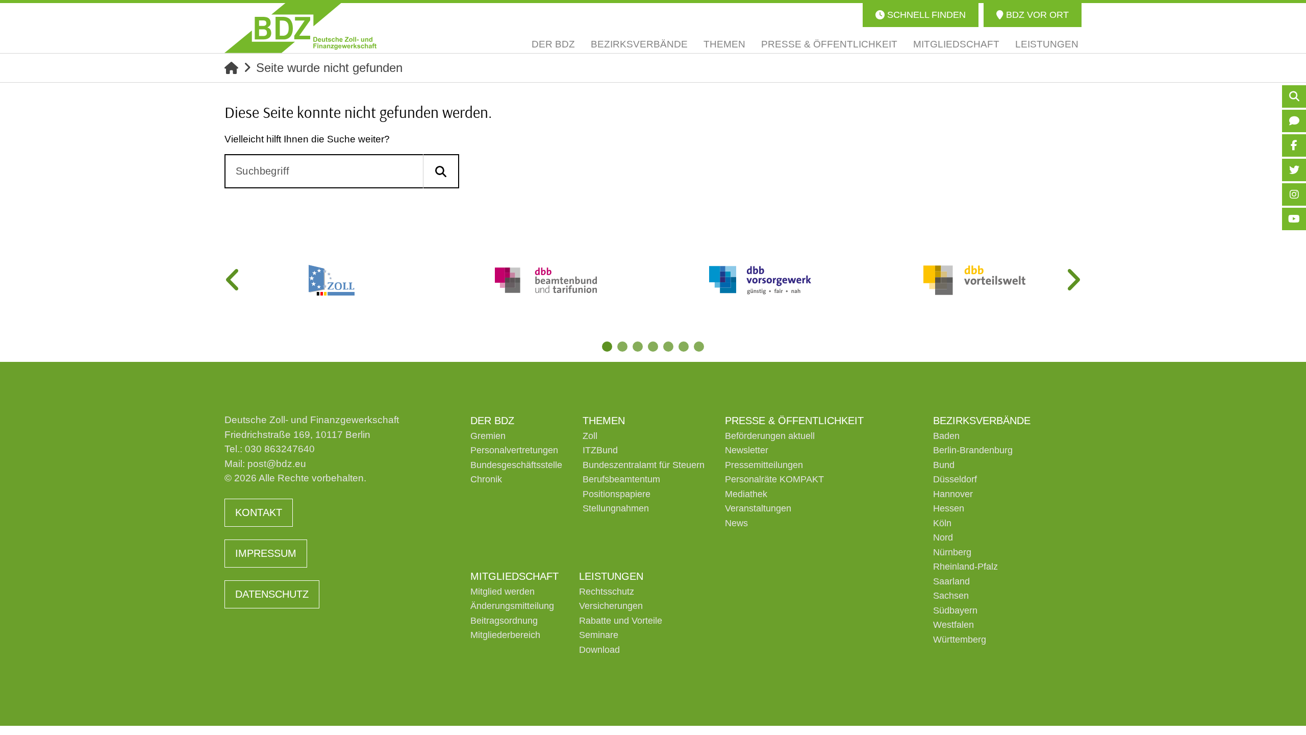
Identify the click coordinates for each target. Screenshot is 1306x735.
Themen (604, 420)
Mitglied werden (502, 591)
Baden (946, 436)
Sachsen (951, 596)
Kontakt (258, 512)
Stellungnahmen (616, 508)
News (736, 523)
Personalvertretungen (514, 450)
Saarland (951, 581)
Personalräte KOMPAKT (774, 479)
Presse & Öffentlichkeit (794, 420)
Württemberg (959, 639)
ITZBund (600, 450)
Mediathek (746, 494)
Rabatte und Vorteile (620, 621)
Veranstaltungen (758, 508)
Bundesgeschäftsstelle (516, 465)
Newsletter (746, 450)
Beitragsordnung (504, 621)
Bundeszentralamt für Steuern (644, 465)
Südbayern (955, 610)
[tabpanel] (331, 280)
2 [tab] (622, 346)
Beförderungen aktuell (770, 436)
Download (599, 650)
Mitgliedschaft (514, 576)
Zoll (590, 436)
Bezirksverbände (982, 420)
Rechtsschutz (606, 591)
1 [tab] (607, 346)
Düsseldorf (955, 479)
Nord (943, 537)
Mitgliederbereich (505, 635)
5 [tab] (668, 346)
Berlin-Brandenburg (973, 450)
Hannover (953, 494)
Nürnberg (952, 552)
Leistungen (611, 576)
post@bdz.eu (276, 463)
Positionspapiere (616, 494)
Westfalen (953, 625)
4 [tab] (653, 346)
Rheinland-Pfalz (965, 566)
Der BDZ (492, 420)
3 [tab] (638, 346)
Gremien (488, 436)
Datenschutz (272, 594)
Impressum (265, 553)
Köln (942, 523)
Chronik (486, 479)
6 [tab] (684, 346)
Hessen (948, 508)
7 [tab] (699, 346)
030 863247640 (280, 449)
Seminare (598, 635)
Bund (944, 465)
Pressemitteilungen (764, 465)
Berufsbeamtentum (621, 479)
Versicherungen (611, 606)
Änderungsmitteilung (512, 606)
